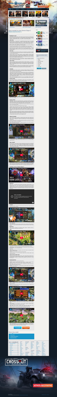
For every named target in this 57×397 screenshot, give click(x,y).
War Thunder (44, 35)
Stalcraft (11, 351)
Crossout (39, 64)
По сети (37, 348)
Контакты (48, 394)
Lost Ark (11, 354)
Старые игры (26, 342)
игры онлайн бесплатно (16, 3)
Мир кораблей (38, 27)
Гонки (20, 346)
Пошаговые (43, 350)
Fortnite (39, 65)
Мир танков (12, 27)
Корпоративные (38, 346)
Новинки (26, 343)
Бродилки (43, 344)
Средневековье (43, 351)
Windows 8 (32, 346)
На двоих (37, 344)
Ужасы (21, 352)
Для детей (26, 354)
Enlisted (11, 353)
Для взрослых (26, 355)
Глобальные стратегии (38, 351)
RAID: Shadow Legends (12, 343)
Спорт (42, 342)
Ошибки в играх (27, 348)
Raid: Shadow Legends (27, 27)
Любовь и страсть (44, 355)
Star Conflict (39, 66)
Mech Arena (44, 41)
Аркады (21, 350)
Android (31, 348)
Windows (32, 343)
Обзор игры (17, 327)
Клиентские (32, 351)
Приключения (21, 348)
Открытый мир (37, 355)
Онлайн (37, 347)
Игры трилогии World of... (41, 58)
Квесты (21, 355)
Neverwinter (39, 62)
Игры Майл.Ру (43, 343)
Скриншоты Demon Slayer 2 (14, 336)
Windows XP (32, 344)
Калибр (11, 352)
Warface (39, 59)
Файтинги (21, 347)
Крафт (42, 346)
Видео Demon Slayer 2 (13, 337)
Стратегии (21, 351)
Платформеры (21, 354)
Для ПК (31, 342)
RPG (20, 342)
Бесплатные (32, 355)
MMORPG (21, 343)
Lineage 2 (39, 60)
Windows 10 (32, 347)
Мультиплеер (37, 342)
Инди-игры (43, 347)
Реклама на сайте (44, 394)
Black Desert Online (40, 61)
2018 (25, 344)
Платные (32, 354)
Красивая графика (44, 354)
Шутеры (21, 344)
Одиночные (37, 343)
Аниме (37, 354)
